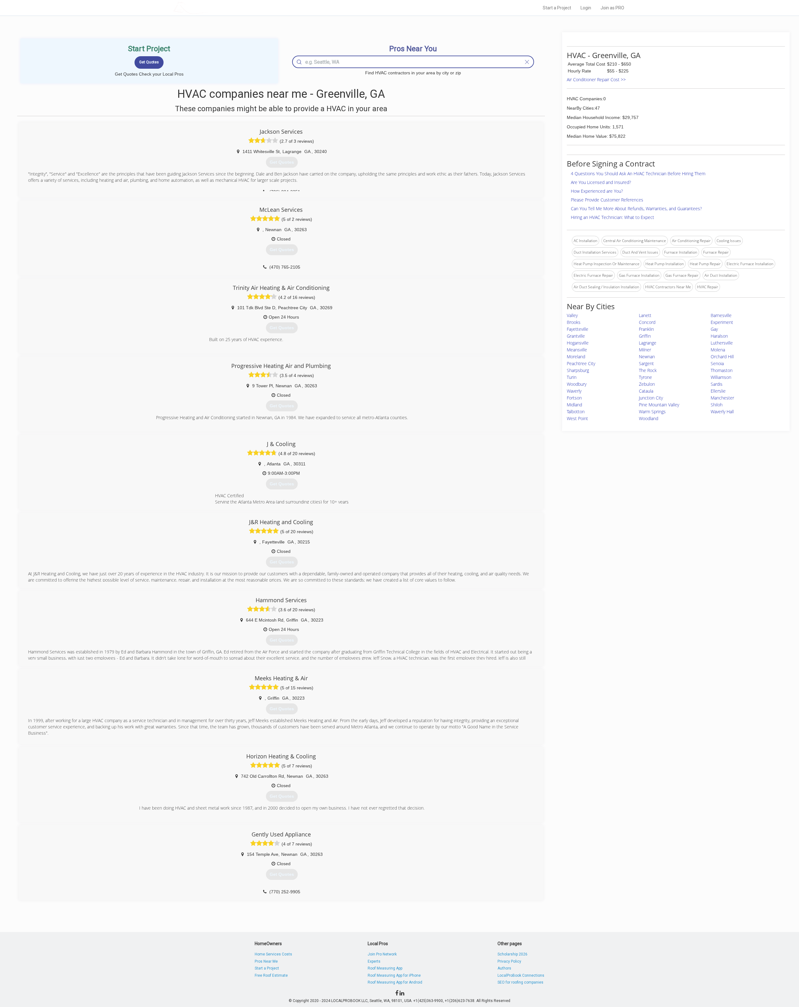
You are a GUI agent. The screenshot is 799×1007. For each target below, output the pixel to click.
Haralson (719, 336)
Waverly (574, 391)
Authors (504, 968)
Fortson (574, 398)
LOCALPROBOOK (209, 7)
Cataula (646, 391)
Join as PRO (612, 7)
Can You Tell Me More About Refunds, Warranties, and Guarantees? (636, 208)
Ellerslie (718, 391)
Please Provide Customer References (607, 200)
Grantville (576, 336)
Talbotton (576, 411)
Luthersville (722, 343)
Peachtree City (581, 363)
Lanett (645, 315)
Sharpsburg (578, 370)
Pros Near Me (266, 961)
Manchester (722, 398)
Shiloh (717, 405)
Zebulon (647, 384)
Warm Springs (652, 411)
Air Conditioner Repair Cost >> (596, 79)
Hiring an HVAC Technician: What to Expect (612, 217)
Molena (718, 350)
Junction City (651, 398)
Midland (574, 405)
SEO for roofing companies (520, 982)
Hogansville (578, 343)
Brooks (574, 322)
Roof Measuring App (385, 968)
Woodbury (576, 384)
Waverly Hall (722, 411)
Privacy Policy (509, 961)
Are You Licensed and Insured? (601, 182)
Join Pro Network (382, 954)
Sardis (717, 384)
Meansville (577, 350)
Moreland (576, 357)
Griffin (645, 336)
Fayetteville (577, 329)
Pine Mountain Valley (659, 405)
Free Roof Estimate (271, 975)
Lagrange (647, 343)
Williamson (721, 377)
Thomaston (722, 370)
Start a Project (557, 7)
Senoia (717, 363)
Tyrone (645, 377)
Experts (374, 961)
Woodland (648, 418)
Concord (647, 322)
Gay (714, 329)
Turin (571, 377)
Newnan (647, 357)
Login (586, 7)
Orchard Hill (722, 357)
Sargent (646, 363)
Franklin (646, 329)
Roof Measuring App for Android (395, 982)
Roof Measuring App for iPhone (394, 975)
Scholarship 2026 (512, 954)
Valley (572, 315)
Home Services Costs (273, 954)
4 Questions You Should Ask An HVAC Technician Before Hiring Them (638, 173)
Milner (645, 350)
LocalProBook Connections (521, 975)
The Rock (648, 370)
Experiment (722, 322)
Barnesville (721, 315)
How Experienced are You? (597, 191)
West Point (577, 418)
